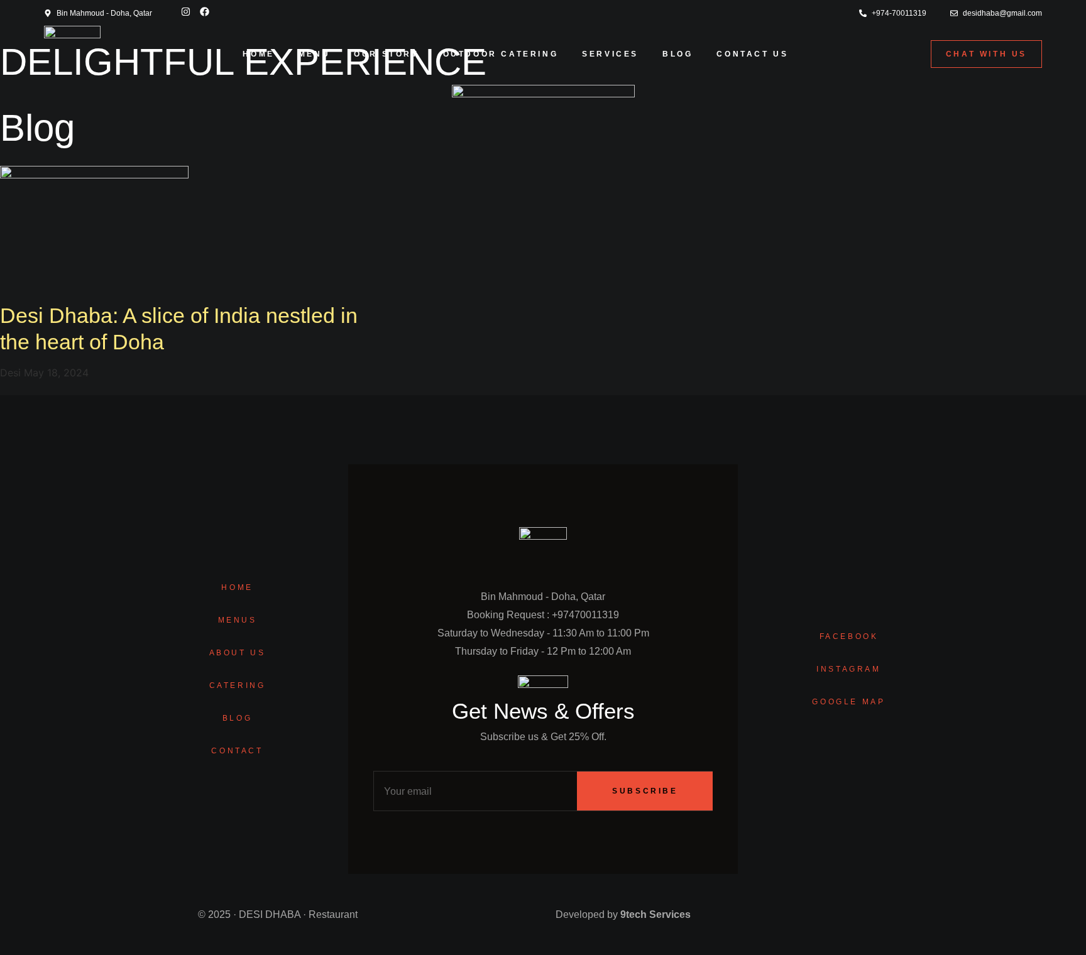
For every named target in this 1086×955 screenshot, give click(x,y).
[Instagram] (185, 11)
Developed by (623, 914)
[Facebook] (204, 11)
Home (258, 54)
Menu (314, 54)
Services (610, 54)
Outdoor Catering (501, 54)
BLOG (677, 54)
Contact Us (752, 54)
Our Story (386, 54)
